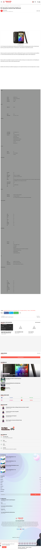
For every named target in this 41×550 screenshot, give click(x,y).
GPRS (7, 214)
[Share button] (20, 313)
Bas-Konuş (8, 172)
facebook (11, 397)
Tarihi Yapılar (20, 489)
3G (7, 218)
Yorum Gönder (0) (20, 357)
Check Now (7, 544)
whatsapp (31, 397)
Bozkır (20, 487)
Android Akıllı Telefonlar (7, 310)
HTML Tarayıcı (8, 183)
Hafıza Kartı (8, 194)
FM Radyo (8, 243)
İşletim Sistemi (8, 175)
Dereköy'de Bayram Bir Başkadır (11, 415)
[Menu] (1, 2)
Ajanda (7, 286)
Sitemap (27, 547)
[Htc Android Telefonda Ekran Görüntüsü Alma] (3, 384)
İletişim (30, 547)
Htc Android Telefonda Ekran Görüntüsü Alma (13, 383)
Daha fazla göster (37, 322)
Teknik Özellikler (32, 310)
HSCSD (8, 215)
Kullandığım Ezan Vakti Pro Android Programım (13, 378)
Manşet (29, 310)
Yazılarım (20, 486)
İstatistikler (23, 547)
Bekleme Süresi (8, 262)
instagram (11, 400)
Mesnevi (20, 479)
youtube (31, 400)
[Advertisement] (20, 20)
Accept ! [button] (4, 547)
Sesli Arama (8, 287)
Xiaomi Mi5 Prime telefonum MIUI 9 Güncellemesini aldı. (6, 332)
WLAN (7, 219)
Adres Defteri (8, 283)
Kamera (8, 179)
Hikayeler (20, 481)
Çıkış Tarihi (8, 101)
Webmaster (20, 491)
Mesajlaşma (8, 176)
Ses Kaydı (8, 282)
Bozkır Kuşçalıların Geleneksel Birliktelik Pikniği (14, 420)
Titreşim (8, 151)
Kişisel (20, 482)
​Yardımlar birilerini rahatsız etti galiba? (12, 411)
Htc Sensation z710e (16, 310)
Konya (20, 484)
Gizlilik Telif (19, 547)
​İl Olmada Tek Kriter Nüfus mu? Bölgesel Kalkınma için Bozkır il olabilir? (17, 407)
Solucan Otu (8, 387)
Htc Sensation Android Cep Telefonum (6, 506)
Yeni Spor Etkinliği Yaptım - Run (11, 456)
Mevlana (20, 477)
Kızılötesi (8, 222)
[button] (33, 1)
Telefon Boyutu (8, 115)
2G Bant (8, 98)
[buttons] (17, 529)
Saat (7, 290)
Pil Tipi (8, 261)
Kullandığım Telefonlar (23, 310)
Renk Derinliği (8, 133)
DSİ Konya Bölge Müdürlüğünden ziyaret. (12, 465)
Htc (11, 310)
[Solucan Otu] (3, 389)
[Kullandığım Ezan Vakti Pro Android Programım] (3, 380)
